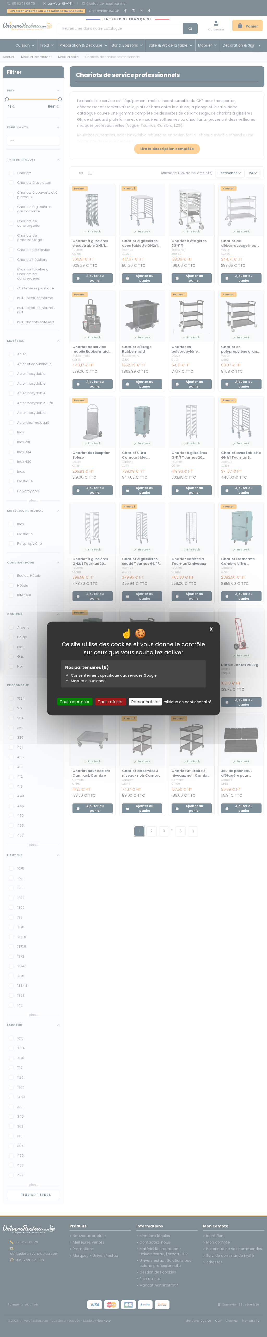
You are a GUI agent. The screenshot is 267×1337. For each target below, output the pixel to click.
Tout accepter (75, 702)
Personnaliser (145, 702)
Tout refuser (110, 702)
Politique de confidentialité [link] (187, 702)
